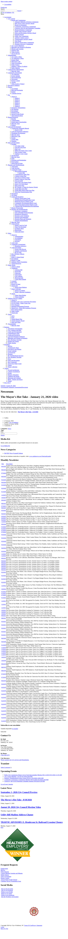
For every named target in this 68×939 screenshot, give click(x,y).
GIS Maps (14, 195)
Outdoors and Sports (13, 376)
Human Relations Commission (23, 30)
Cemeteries (14, 268)
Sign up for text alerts (7, 889)
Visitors (6, 368)
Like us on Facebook (7, 890)
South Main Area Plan (21, 189)
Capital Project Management (16, 69)
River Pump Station (16, 309)
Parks (12, 158)
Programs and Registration (18, 160)
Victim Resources (16, 263)
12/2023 (3, 554)
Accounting (14, 88)
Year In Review (15, 53)
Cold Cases (14, 243)
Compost (13, 281)
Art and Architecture (13, 370)
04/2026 (3, 482)
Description (9, 464)
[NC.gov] (7, 924)
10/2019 (3, 657)
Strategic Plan (15, 50)
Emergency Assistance (21, 211)
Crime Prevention (16, 247)
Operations (18, 239)
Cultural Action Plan (20, 176)
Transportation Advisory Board (23, 39)
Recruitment (14, 111)
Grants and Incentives (17, 196)
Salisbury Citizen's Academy (19, 66)
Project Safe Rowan (20, 249)
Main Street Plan (19, 185)
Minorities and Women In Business (21, 47)
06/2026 (3, 476)
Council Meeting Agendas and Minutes (12, 873)
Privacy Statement (37, 925)
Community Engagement (15, 72)
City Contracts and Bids (14, 330)
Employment (4, 868)
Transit (10, 314)
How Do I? (7, 382)
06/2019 (3, 680)
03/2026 (3, 485)
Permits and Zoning (13, 341)
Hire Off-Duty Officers (17, 254)
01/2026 (3, 491)
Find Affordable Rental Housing (24, 212)
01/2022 (3, 597)
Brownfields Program (21, 171)
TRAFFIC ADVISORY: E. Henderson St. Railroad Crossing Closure (32, 822)
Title (2, 464)
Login (2, 927)
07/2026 (3, 473)
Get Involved (15, 155)
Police (9, 233)
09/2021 (3, 615)
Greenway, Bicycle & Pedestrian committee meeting (24, 781)
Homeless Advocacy (20, 246)
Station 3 (17, 101)
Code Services (15, 168)
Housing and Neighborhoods (19, 209)
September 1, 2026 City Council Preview (19, 792)
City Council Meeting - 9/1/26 (18, 776)
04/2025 (3, 514)
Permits (13, 138)
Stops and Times (16, 322)
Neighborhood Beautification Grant (25, 200)
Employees (4, 7)
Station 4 (17, 103)
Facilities (13, 144)
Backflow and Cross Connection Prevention (23, 301)
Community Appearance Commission (25, 26)
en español (15, 728)
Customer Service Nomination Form (11, 881)
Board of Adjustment (21, 25)
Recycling (14, 282)
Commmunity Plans (13, 348)
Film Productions (16, 77)
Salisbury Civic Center (21, 154)
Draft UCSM (18, 130)
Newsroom (14, 79)
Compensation (15, 120)
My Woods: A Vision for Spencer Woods (26, 187)
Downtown (14, 193)
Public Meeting (15, 68)
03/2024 (3, 551)
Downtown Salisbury (14, 85)
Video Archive (15, 52)
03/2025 (3, 516)
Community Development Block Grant (26, 203)
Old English (18, 274)
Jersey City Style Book (21, 184)
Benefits (13, 119)
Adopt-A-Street (15, 266)
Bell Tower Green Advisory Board (24, 23)
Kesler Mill (21, 173)
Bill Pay (10, 346)
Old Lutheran (18, 276)
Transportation (12, 324)
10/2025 (3, 497)
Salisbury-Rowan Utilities (15, 298)
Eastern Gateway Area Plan (22, 179)
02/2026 (3, 488)
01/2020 (3, 645)
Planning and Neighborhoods (16, 165)
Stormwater (14, 286)
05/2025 (3, 510)
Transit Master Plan (16, 319)
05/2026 (3, 480)
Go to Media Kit (5, 446)
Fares (12, 317)
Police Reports (5, 871)
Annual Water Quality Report (9, 879)
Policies (13, 125)
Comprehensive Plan (13, 333)
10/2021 (3, 610)
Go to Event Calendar (7, 784)
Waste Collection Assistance (23, 292)
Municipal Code (15, 61)
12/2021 (3, 601)
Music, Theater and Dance (15, 379)
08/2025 (3, 503)
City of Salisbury (13, 422)
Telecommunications (17, 115)
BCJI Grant (18, 252)
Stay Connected (12, 362)
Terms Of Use (28, 925)
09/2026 (3, 466)
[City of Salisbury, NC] (7, 12)
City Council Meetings (17, 45)
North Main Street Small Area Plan (24, 190)
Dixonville (18, 271)
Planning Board (19, 34)
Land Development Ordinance (19, 131)
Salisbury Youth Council (22, 38)
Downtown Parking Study (22, 177)
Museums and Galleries (14, 378)
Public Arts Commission (21, 36)
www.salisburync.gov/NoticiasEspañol (40, 456)
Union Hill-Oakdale (20, 279)
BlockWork (18, 230)
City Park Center (19, 146)
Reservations (15, 162)
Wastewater (14, 313)
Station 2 (17, 100)
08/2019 (3, 667)
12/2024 (3, 521)
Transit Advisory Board (17, 320)
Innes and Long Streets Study (23, 182)
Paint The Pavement (20, 227)
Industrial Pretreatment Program (20, 306)
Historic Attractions (13, 375)
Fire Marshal (14, 109)
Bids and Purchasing (17, 90)
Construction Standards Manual (20, 128)
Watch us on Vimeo (6, 893)
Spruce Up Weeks (20, 290)
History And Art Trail (21, 225)
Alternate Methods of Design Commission (26, 22)
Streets (13, 293)
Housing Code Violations (22, 216)
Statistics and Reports (21, 251)
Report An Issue (15, 284)
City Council (11, 18)
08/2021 (3, 618)
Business (6, 327)
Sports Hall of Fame (17, 163)
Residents (7, 344)
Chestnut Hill (18, 270)
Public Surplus (12, 343)
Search (19, 10)
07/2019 (3, 674)
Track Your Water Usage (15, 363)
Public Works (11, 265)
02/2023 (3, 572)
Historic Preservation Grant (22, 198)
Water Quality (15, 311)
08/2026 (3, 470)
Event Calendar (15, 76)
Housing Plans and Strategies (23, 219)
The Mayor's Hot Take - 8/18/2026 (16, 800)
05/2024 (3, 534)
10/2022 (3, 589)
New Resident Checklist (14, 357)
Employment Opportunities (18, 122)
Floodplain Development (18, 133)
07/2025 (3, 506)
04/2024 (3, 548)
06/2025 (3, 508)
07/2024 (3, 527)
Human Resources (13, 117)
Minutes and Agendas (17, 49)
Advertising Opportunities (15, 328)
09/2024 (3, 524)
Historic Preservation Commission (24, 42)
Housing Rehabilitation (21, 220)
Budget (13, 92)
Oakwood (17, 273)
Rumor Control (15, 80)
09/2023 (3, 558)
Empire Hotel (15, 60)
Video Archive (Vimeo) (17, 84)
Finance (10, 87)
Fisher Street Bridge (20, 295)
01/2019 (3, 721)
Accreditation (18, 238)
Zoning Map (14, 139)
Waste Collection (16, 289)
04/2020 (3, 641)
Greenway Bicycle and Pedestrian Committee (27, 28)
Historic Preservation (17, 208)
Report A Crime (15, 260)
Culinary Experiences (14, 371)
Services (17, 241)
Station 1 (17, 98)
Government (7, 17)
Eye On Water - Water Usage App (20, 303)
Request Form (15, 112)
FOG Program (15, 305)
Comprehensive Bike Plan (22, 174)
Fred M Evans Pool (20, 147)
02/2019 (3, 694)
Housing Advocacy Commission (24, 44)
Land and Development (14, 127)
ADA (13, 316)
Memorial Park (19, 278)
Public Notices (15, 65)
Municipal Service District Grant (24, 201)
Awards (13, 82)
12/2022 (3, 585)
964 (5, 453)
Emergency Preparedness (18, 107)
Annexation (14, 166)
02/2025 (3, 518)
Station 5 (17, 104)
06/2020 (3, 638)
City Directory (15, 74)
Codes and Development (15, 332)
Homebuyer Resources (21, 214)
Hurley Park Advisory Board (23, 31)
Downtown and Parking (14, 349)
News (9, 359)
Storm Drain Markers (21, 287)
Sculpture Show (19, 228)
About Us (14, 96)
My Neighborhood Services (15, 355)
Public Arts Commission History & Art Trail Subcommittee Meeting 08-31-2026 (33, 775)
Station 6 (17, 106)
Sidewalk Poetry (19, 231)
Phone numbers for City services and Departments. (15, 760)
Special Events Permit (17, 114)
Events (10, 373)
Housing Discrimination (21, 217)
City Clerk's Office (16, 57)
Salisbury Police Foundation (19, 262)
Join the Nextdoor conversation (10, 896)
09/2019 (3, 664)
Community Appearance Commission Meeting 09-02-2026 (26, 779)
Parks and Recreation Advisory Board (25, 33)
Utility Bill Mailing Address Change (17, 814)
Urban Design (15, 224)
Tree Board (18, 41)
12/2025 (3, 495)
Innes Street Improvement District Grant (26, 204)
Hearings (13, 141)
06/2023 (3, 561)
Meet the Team (15, 71)
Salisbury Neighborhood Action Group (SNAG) (24, 778)
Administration (12, 55)
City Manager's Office (17, 58)
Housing (10, 354)
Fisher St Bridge (19, 297)
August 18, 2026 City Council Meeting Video (21, 807)
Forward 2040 (19, 181)
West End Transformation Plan (23, 192)
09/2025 (3, 500)
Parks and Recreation (14, 142)
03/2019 (3, 684)
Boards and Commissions (18, 20)
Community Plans (16, 169)
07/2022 (3, 591)
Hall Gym (17, 149)
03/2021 (3, 621)
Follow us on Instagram (7, 895)
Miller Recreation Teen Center (23, 150)
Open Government (16, 63)
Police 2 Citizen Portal (17, 257)
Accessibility (7, 4)
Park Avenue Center (20, 152)
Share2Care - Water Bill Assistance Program (23, 308)
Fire (9, 95)
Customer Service (16, 93)
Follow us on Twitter (7, 892)
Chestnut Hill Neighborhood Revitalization (27, 206)
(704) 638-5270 (5, 755)
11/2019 (3, 647)
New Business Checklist (14, 340)
